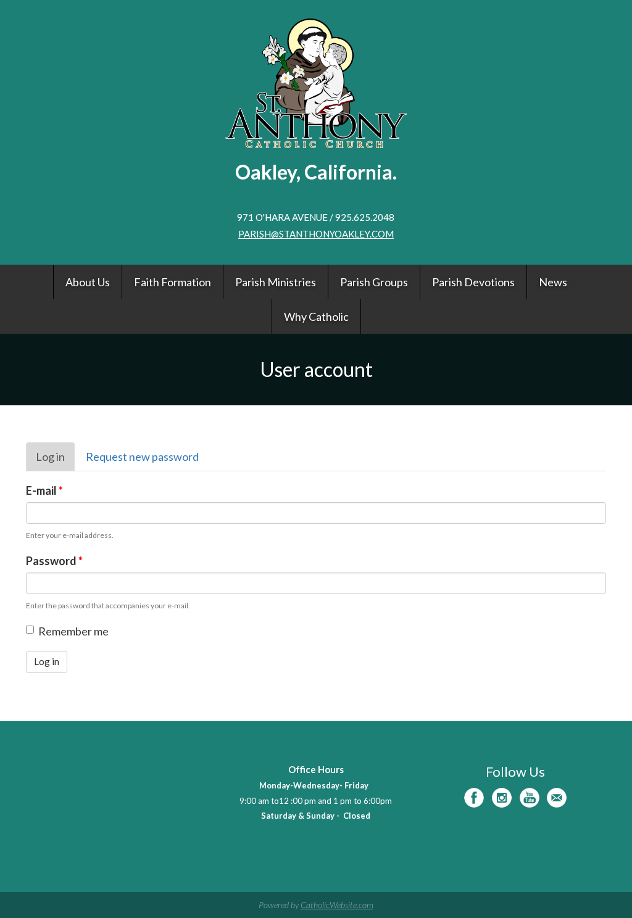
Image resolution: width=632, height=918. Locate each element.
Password (54, 561)
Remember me (73, 631)
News (553, 282)
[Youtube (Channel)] (529, 798)
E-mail (44, 490)
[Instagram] (502, 798)
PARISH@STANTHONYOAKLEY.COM (316, 233)
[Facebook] (474, 798)
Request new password (142, 456)
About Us (87, 282)
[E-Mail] (557, 798)
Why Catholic (316, 316)
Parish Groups (374, 282)
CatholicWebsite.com (337, 904)
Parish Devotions (473, 282)
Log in (55, 461)
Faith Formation (172, 282)
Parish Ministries (275, 282)
